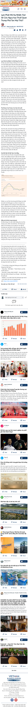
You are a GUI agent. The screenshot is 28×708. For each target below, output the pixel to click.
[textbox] (13, 297)
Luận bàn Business (7, 527)
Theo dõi (24, 312)
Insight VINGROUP (8, 384)
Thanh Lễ (6, 457)
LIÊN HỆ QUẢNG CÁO (8, 706)
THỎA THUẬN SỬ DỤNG (8, 704)
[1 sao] (18, 284)
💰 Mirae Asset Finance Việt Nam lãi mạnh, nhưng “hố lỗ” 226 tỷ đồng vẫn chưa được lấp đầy (13, 533)
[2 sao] (20, 284)
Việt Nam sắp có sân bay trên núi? (10, 501)
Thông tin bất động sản (8, 311)
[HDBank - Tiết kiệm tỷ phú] (14, 3)
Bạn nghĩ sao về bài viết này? (8, 284)
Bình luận (4, 293)
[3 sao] (22, 284)
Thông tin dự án (7, 560)
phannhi (5, 639)
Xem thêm (14, 670)
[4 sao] (24, 284)
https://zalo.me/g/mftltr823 (11, 281)
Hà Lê (5, 343)
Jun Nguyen (6, 425)
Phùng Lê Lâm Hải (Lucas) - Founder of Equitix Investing (15, 592)
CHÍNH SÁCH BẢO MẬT (20, 704)
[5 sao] (26, 284)
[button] (23, 338)
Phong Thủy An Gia (8, 496)
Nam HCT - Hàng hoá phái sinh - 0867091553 (12, 26)
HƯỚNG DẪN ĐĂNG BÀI (20, 706)
